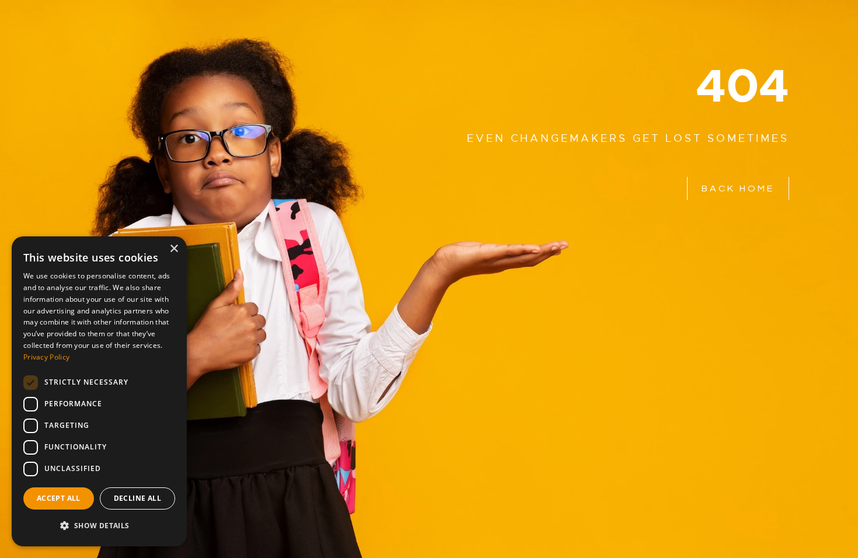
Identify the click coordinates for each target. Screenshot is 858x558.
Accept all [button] (59, 498)
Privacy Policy (46, 357)
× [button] (173, 249)
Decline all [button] (137, 498)
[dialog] (99, 391)
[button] (99, 526)
